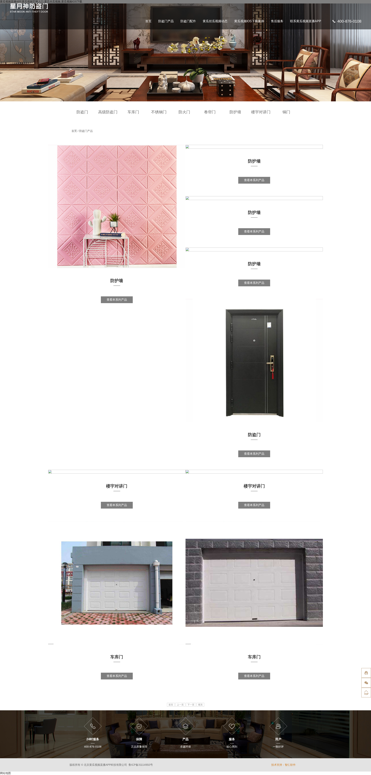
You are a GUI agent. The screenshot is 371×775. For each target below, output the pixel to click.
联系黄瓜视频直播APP (305, 21)
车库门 (133, 112)
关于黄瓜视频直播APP (310, 47)
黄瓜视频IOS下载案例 (249, 21)
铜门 (286, 112)
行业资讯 (233, 47)
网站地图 (5, 773)
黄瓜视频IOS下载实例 (259, 40)
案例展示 (259, 47)
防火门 (184, 112)
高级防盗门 (107, 112)
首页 (148, 21)
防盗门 (82, 112)
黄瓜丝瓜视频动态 (215, 21)
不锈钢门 (159, 112)
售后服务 (277, 21)
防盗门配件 (188, 21)
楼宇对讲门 (261, 112)
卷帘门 (210, 112)
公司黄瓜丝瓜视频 (234, 40)
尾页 (200, 704)
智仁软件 (290, 764)
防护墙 (235, 112)
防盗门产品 (166, 21)
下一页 (190, 704)
